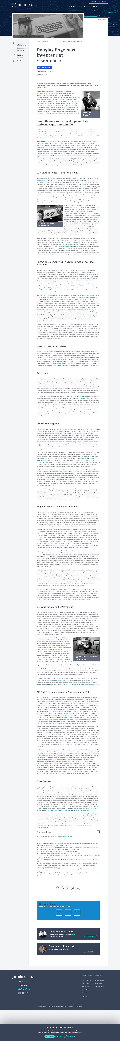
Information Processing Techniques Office (60, 471)
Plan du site (79, 1006)
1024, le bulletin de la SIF (65, 836)
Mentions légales (42, 1006)
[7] (37, 863)
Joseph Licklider (85, 469)
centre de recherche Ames (68, 365)
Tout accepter (49, 1036)
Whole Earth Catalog (71, 684)
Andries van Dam (53, 280)
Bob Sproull (53, 252)
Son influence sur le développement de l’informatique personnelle (21, 46)
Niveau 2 (68, 911)
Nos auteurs (98, 983)
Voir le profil (90, 936)
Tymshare (39, 767)
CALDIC (47, 433)
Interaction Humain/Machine (45, 71)
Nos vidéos (85, 993)
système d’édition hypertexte (83, 280)
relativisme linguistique (71, 539)
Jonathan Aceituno (77, 41)
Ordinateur (42, 74)
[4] (68, 398)
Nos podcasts (86, 989)
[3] (37, 361)
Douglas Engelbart (42, 91)
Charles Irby (67, 278)
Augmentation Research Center (60, 495)
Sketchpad (50, 149)
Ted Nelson (49, 282)
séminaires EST (41, 761)
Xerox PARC (86, 297)
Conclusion (20, 60)
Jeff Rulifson (69, 246)
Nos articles (85, 983)
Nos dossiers (85, 986)
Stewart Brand (46, 684)
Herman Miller (57, 680)
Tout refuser (60, 1036)
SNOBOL (43, 668)
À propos (93, 6)
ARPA (93, 227)
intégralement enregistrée (44, 288)
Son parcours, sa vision (20, 56)
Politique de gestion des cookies (73, 1032)
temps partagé (60, 479)
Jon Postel (64, 717)
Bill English (62, 246)
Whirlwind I (41, 141)
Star (83, 313)
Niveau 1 (59, 911)
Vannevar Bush (93, 357)
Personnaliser (71, 1036)
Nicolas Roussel (66, 41)
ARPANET (49, 715)
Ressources (83, 6)
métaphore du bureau (51, 317)
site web (76, 103)
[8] (37, 869)
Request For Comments (53, 721)
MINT (73, 934)
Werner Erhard (51, 761)
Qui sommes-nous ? (100, 980)
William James (62, 361)
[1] (77, 149)
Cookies (50, 1006)
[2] (86, 213)
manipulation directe (65, 317)
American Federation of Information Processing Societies (53, 159)
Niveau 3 (77, 911)
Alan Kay (79, 252)
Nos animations (86, 980)
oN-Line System (79, 180)
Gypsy (91, 311)
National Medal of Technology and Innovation (78, 810)
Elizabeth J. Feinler (55, 717)
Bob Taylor (43, 299)
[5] (68, 469)
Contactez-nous (99, 986)
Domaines (72, 6)
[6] (73, 475)
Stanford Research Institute (44, 180)
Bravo (86, 311)
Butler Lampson (92, 284)
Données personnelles (60, 1006)
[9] (37, 873)
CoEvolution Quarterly (89, 684)
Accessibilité (71, 1006)
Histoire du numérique (44, 67)
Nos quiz (84, 996)
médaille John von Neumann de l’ (52, 810)
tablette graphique (56, 641)
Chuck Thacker (50, 289)
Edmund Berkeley (80, 396)
